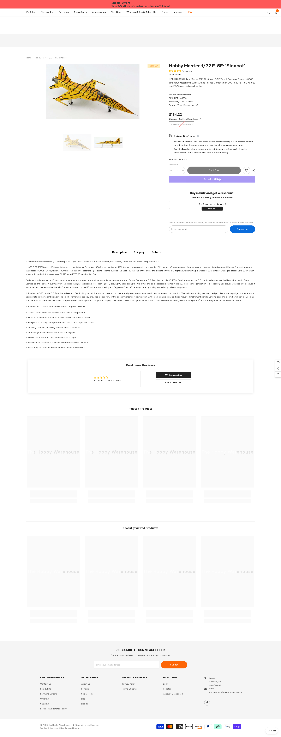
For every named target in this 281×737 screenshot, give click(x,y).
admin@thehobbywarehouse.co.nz (225, 692)
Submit (174, 664)
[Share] (252, 170)
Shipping (139, 252)
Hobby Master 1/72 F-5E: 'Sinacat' (207, 66)
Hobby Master (184, 94)
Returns (156, 252)
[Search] (268, 12)
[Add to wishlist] (246, 170)
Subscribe (242, 229)
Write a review (173, 375)
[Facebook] (207, 703)
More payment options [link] (212, 184)
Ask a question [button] (173, 382)
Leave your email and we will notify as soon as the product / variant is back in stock (211, 222)
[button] (175, 71)
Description (119, 252)
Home (28, 57)
